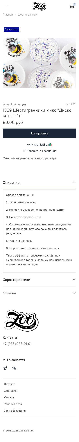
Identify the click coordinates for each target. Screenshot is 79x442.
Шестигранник (27, 14)
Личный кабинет (15, 410)
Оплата (9, 397)
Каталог (9, 384)
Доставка (10, 390)
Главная (8, 14)
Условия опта (13, 404)
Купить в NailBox (38, 144)
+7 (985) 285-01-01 (17, 344)
